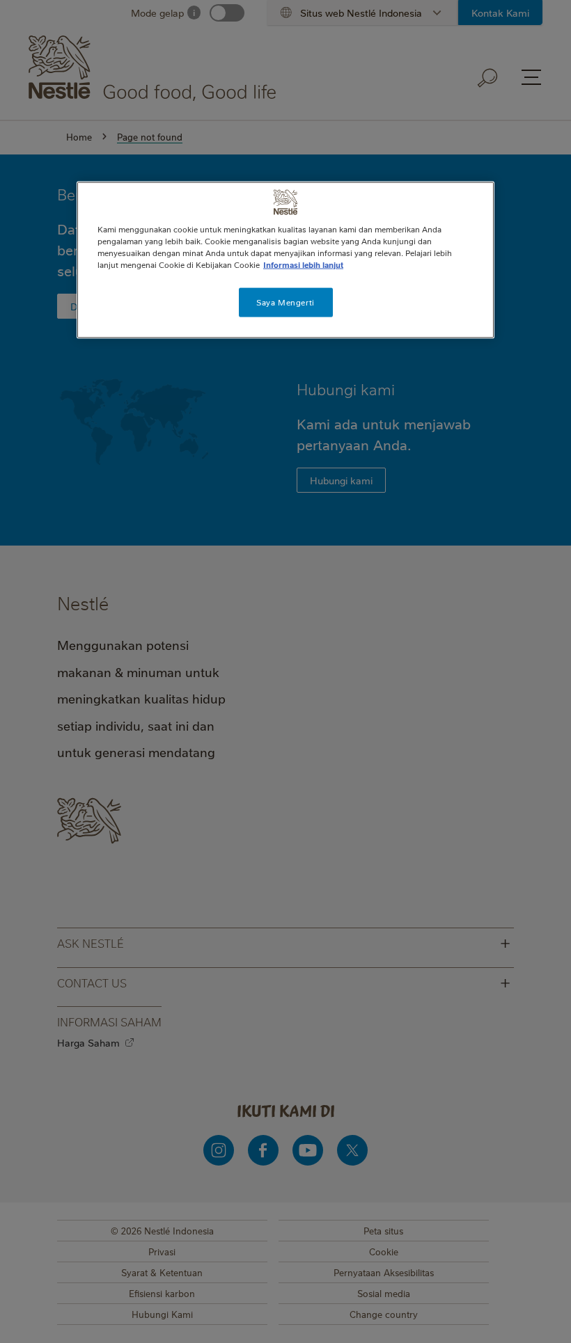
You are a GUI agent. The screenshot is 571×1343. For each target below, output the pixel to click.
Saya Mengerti (285, 301)
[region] (285, 259)
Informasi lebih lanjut (303, 264)
